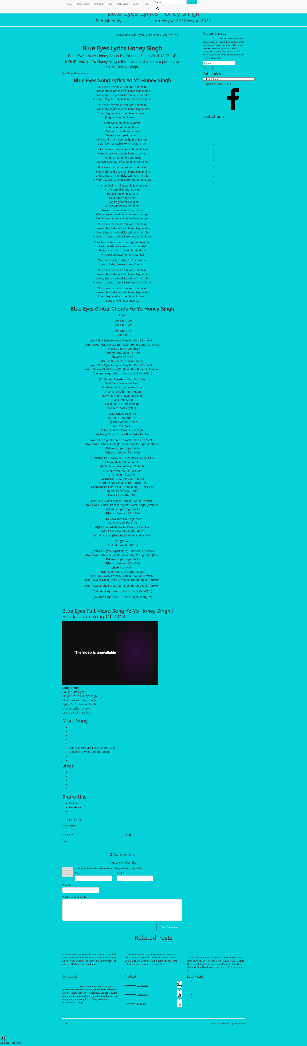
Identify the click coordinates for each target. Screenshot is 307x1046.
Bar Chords (99, 4)
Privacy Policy (76, 1023)
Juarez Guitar (222, 185)
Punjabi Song (105, 838)
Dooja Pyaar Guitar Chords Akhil (83, 949)
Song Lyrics (74, 1033)
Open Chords (83, 4)
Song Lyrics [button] (68, 73)
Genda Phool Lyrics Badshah (87, 731)
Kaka (127, 945)
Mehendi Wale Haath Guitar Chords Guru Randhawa (214, 951)
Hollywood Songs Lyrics (227, 144)
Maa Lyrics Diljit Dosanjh (84, 743)
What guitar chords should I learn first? (93, 784)
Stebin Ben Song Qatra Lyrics (208, 997)
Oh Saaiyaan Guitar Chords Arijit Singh (213, 994)
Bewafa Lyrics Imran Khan (85, 739)
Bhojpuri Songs (223, 153)
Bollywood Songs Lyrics (80, 838)
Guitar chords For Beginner (86, 788)
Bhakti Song (222, 160)
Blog (110, 4)
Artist (65, 838)
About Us (73, 1026)
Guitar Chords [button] (81, 73)
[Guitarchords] (62, 4)
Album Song (222, 150)
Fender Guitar (223, 179)
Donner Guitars (223, 182)
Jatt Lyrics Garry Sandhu (84, 756)
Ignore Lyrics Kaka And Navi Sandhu (149, 949)
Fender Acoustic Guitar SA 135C (89, 772)
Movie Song (222, 157)
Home (69, 4)
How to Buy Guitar (80, 776)
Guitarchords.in (210, 38)
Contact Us (74, 1030)
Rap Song (117, 838)
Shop (147, 4)
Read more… (103, 964)
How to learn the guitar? (84, 780)
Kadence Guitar (223, 176)
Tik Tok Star (221, 166)
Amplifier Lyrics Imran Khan (86, 735)
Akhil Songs (67, 945)
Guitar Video (122, 4)
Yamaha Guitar (223, 173)
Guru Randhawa (194, 945)
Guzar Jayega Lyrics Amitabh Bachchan (94, 760)
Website (66, 885)
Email (120, 873)
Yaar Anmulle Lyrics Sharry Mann (90, 727)
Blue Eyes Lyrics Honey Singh (83, 841)
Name (79, 873)
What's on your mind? (74, 897)
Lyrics (135, 4)
